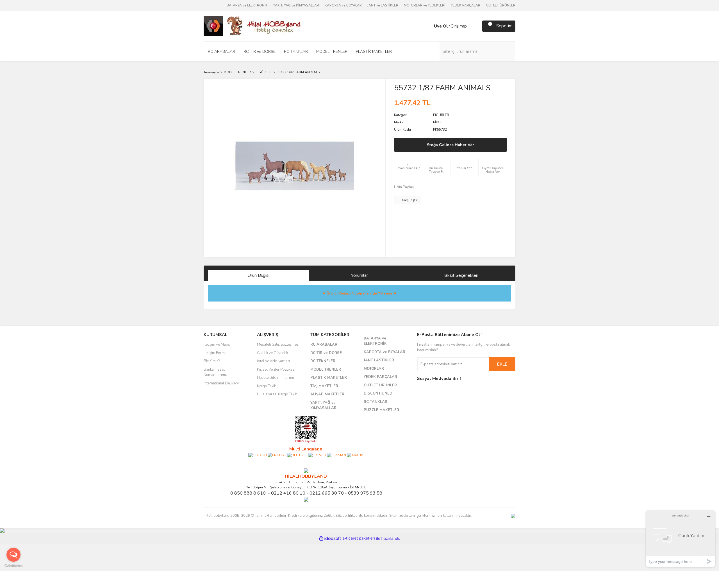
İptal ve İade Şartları (273, 361)
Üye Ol (441, 26)
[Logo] (253, 25)
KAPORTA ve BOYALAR (343, 5)
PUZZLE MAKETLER (381, 410)
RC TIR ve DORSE (326, 352)
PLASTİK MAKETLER (328, 377)
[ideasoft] (330, 538)
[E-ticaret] (358, 538)
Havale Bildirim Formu (275, 377)
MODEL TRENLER (325, 369)
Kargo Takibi (267, 386)
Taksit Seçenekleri (460, 275)
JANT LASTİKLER (379, 360)
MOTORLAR (374, 368)
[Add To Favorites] (408, 167)
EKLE (502, 364)
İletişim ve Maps (217, 344)
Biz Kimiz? (212, 361)
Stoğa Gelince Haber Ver (450, 145)
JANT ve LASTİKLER (382, 5)
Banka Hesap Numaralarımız (215, 372)
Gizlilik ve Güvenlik (272, 352)
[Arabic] (355, 455)
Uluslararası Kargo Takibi (277, 394)
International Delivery (221, 383)
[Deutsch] (297, 455)
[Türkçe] (257, 455)
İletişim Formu (215, 352)
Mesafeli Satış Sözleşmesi (278, 344)
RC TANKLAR (375, 401)
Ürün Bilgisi (258, 275)
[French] (317, 455)
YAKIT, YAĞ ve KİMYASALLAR (296, 5)
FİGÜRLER (441, 115)
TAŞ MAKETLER (324, 386)
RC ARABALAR (323, 344)
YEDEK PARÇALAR (465, 5)
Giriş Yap (458, 26)
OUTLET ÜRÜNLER (500, 5)
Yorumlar (359, 275)
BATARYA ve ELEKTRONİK (247, 5)
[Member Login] (428, 26)
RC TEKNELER (322, 361)
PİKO (437, 122)
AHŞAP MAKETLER (327, 394)
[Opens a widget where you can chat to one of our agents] (680, 539)
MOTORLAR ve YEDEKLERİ (424, 5)
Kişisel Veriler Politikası (276, 369)
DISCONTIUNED (378, 393)
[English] (277, 455)
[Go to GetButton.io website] (13, 565)
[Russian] (336, 455)
